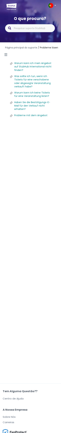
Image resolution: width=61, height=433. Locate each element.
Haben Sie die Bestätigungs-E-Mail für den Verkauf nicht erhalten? (32, 106)
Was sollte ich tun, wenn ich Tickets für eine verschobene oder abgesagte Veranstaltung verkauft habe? (32, 81)
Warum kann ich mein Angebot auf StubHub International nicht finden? (33, 66)
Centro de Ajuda (13, 398)
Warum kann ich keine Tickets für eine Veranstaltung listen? (32, 94)
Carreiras (8, 422)
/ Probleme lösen (48, 47)
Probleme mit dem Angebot (30, 115)
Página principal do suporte (21, 47)
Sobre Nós (9, 417)
